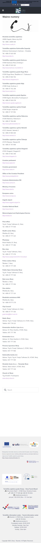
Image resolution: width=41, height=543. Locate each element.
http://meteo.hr (7, 215)
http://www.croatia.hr (8, 44)
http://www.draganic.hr (9, 156)
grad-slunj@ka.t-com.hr (9, 314)
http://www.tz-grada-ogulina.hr (11, 103)
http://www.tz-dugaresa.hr (10, 79)
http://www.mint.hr (8, 189)
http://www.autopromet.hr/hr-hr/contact (14, 257)
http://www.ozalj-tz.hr (9, 91)
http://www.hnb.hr (7, 209)
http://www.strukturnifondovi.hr (11, 458)
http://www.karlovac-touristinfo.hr (12, 68)
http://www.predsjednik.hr (10, 176)
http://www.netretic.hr (9, 135)
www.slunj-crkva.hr (8, 378)
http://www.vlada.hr (8, 169)
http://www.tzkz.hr (8, 56)
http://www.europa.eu (9, 196)
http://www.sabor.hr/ (8, 163)
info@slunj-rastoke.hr (21, 495)
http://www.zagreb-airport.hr (11, 202)
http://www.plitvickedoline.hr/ (11, 124)
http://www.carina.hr (8, 182)
